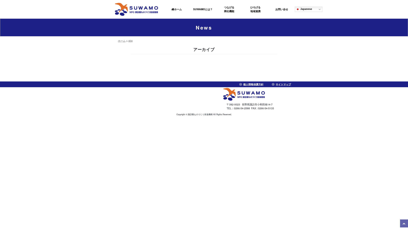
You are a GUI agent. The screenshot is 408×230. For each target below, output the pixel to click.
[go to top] (404, 223)
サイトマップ (283, 84)
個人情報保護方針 (253, 84)
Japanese (306, 9)
